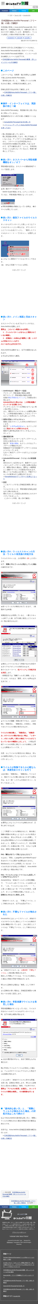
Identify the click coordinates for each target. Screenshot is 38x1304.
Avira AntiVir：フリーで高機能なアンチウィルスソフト (18, 1276)
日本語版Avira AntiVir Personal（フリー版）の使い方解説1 (18, 1290)
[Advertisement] (19, 291)
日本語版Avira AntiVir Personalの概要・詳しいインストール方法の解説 (14, 1194)
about (21, 1236)
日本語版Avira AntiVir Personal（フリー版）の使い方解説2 (18, 1281)
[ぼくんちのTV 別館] (19, 1220)
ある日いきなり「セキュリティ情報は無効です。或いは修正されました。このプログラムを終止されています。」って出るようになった (18, 1264)
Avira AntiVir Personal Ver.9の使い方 (13, 1286)
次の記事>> (27, 37)
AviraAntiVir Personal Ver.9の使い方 (17, 122)
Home (26, 1236)
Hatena (14, 10)
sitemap (12, 1236)
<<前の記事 (19, 37)
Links (17, 1236)
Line (33, 10)
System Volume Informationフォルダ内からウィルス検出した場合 (18, 1258)
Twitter (23, 10)
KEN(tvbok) (10, 1242)
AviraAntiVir (11, 37)
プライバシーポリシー (19, 1232)
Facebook (5, 10)
